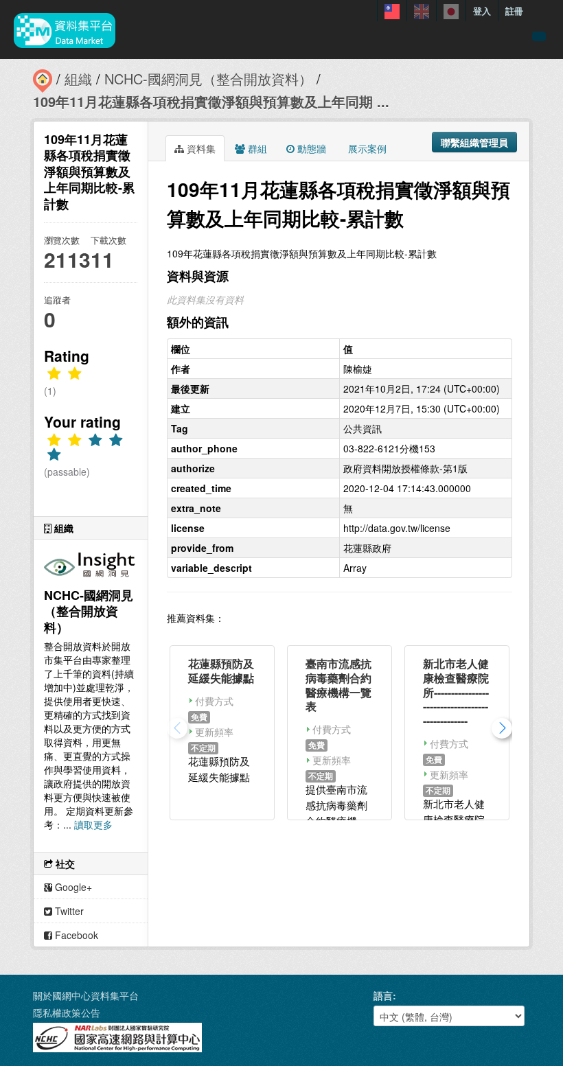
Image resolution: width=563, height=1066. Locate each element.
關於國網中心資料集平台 (86, 995)
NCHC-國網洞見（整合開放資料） (208, 79)
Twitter (68, 911)
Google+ (72, 887)
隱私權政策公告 (66, 1012)
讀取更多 (93, 824)
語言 (383, 995)
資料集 (200, 148)
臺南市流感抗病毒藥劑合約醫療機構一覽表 (338, 685)
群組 (256, 148)
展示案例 (366, 148)
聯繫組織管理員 (474, 142)
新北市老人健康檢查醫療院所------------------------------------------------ (456, 692)
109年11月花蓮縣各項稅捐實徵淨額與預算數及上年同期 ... (211, 101)
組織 (78, 79)
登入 (482, 10)
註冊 (514, 10)
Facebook (75, 935)
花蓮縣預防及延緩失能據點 (221, 671)
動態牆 (310, 148)
